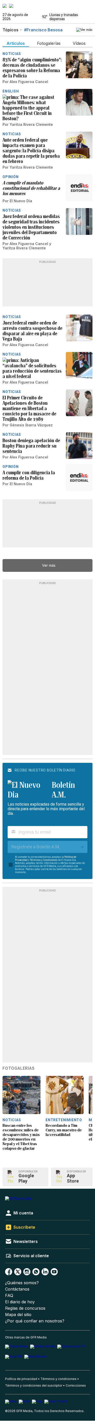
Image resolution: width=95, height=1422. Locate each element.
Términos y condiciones (59, 1379)
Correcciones (76, 1385)
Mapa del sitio (18, 1314)
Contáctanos (17, 1289)
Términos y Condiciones (44, 860)
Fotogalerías (19, 1068)
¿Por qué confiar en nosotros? (34, 1321)
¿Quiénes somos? (22, 1282)
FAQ (9, 1295)
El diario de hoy (20, 1301)
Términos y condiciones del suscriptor (33, 1385)
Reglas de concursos (25, 1308)
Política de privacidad (21, 1379)
